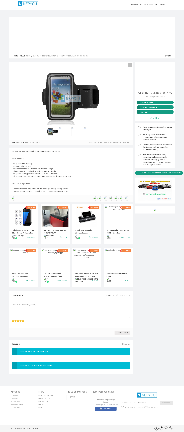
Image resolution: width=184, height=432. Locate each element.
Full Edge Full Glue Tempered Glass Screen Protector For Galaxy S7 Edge (23, 233)
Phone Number (147, 103)
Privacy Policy (44, 399)
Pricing (41, 404)
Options (168, 56)
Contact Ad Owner (149, 107)
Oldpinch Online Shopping (155, 92)
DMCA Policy (43, 402)
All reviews (125, 295)
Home (15, 56)
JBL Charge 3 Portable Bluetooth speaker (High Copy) (53, 276)
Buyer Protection (45, 396)
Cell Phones (25, 56)
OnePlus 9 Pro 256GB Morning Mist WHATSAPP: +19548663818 (55, 233)
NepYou (72, 397)
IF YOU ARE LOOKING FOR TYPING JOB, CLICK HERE (161, 173)
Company (14, 396)
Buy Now (144, 112)
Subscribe (166, 403)
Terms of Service (18, 404)
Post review (123, 333)
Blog (40, 407)
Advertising (15, 402)
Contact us (15, 407)
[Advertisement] (92, 34)
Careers (14, 399)
